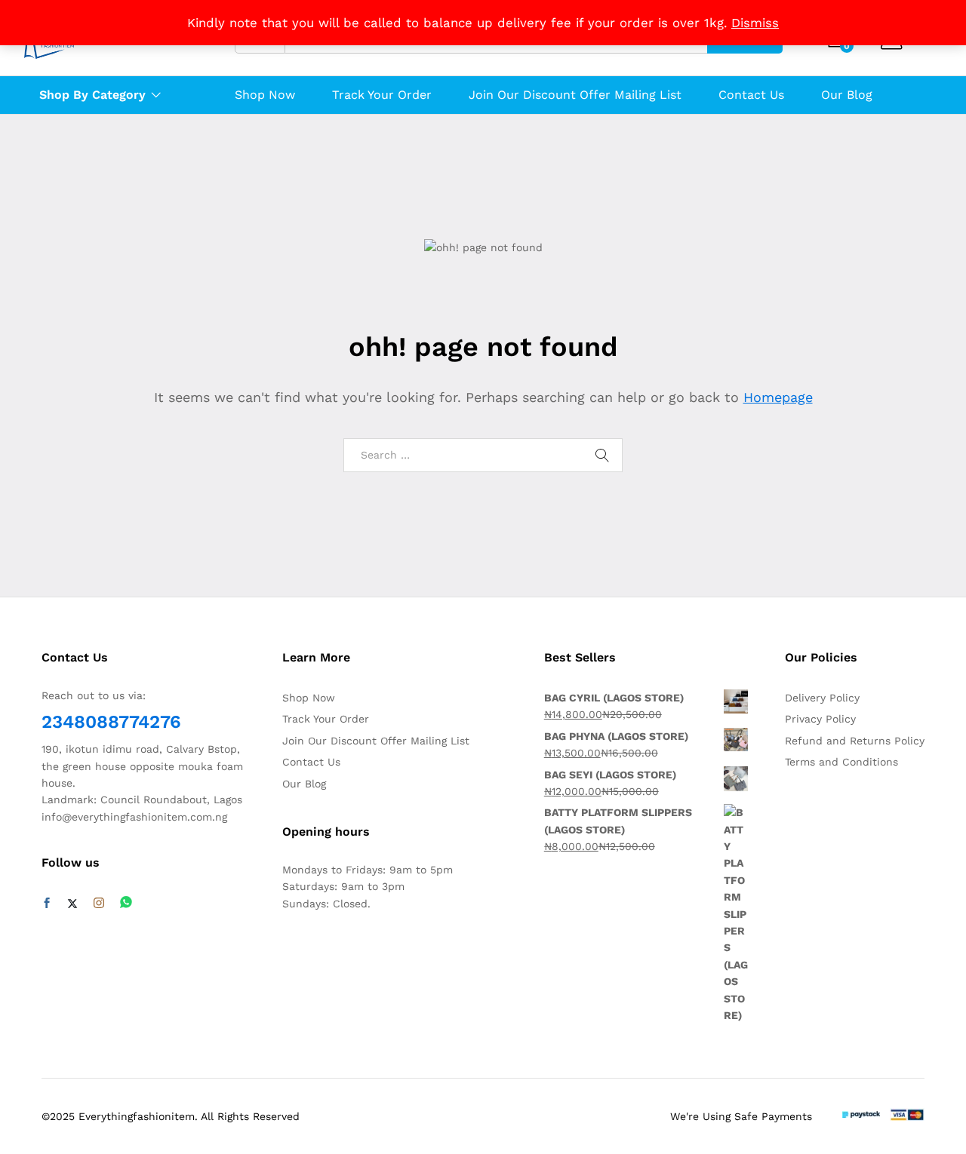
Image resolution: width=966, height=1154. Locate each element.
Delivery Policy (822, 698)
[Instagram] (98, 903)
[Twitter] (72, 903)
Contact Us (751, 95)
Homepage (778, 397)
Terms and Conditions (841, 762)
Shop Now (265, 95)
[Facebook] (47, 903)
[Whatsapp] (126, 903)
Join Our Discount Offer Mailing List (575, 95)
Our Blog (846, 95)
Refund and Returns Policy (854, 741)
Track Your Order (382, 95)
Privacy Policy (820, 719)
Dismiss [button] (755, 22)
